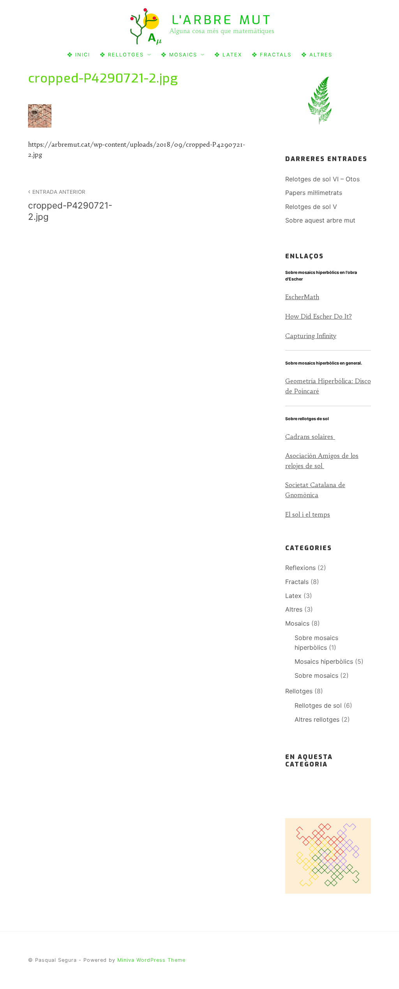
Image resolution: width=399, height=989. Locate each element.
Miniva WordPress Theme (151, 960)
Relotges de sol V (311, 206)
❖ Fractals (271, 55)
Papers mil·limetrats (313, 192)
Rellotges (298, 691)
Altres (293, 609)
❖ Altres (316, 55)
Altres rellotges (317, 719)
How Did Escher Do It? (318, 316)
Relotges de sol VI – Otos (322, 179)
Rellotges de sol (318, 705)
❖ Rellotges (122, 55)
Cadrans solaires (310, 436)
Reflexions (300, 568)
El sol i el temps (307, 514)
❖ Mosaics (179, 55)
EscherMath (302, 297)
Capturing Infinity (310, 336)
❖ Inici (78, 55)
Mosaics (297, 623)
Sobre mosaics (316, 675)
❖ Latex (228, 55)
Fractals (297, 582)
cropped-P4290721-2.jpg (70, 205)
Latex (293, 596)
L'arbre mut (222, 20)
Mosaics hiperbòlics (324, 661)
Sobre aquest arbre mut (320, 220)
